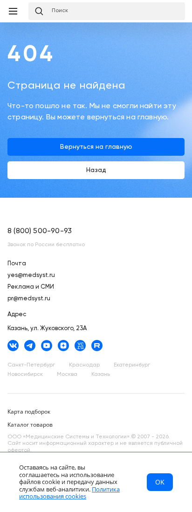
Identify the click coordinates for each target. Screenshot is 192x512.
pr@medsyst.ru (28, 299)
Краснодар (84, 365)
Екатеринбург (132, 365)
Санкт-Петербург (31, 365)
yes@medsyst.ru (31, 275)
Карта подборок (28, 411)
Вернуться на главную (96, 147)
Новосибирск (25, 374)
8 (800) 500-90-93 (39, 231)
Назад (96, 170)
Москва (67, 374)
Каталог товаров (30, 425)
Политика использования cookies (69, 493)
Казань (100, 374)
